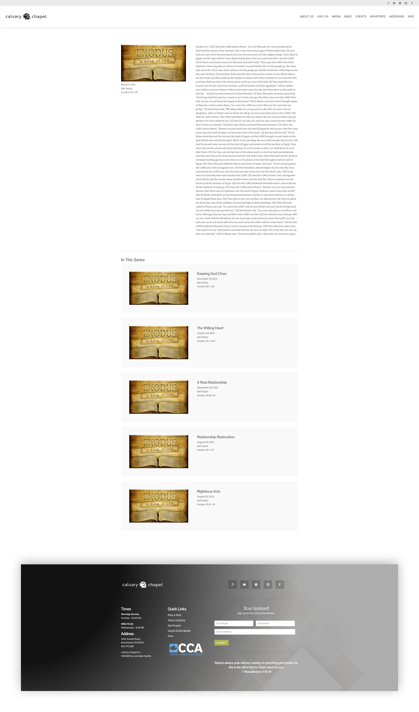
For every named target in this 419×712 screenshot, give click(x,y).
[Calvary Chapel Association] (186, 656)
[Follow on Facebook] (412, 3)
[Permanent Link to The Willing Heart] (158, 357)
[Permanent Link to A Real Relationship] (158, 411)
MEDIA (336, 16)
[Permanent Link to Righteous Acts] (158, 520)
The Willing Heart (210, 328)
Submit (221, 642)
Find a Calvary (176, 620)
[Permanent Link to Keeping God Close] (158, 302)
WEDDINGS (396, 16)
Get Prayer (174, 625)
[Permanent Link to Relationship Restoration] (158, 466)
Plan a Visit (174, 615)
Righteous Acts (208, 491)
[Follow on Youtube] (394, 3)
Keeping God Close (211, 273)
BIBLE (348, 16)
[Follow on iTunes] (388, 3)
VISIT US (322, 16)
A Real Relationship (212, 382)
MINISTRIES (378, 16)
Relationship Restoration (216, 437)
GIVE (411, 16)
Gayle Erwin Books (179, 630)
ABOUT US (307, 16)
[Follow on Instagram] (406, 3)
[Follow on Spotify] (400, 3)
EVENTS (361, 16)
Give (170, 636)
